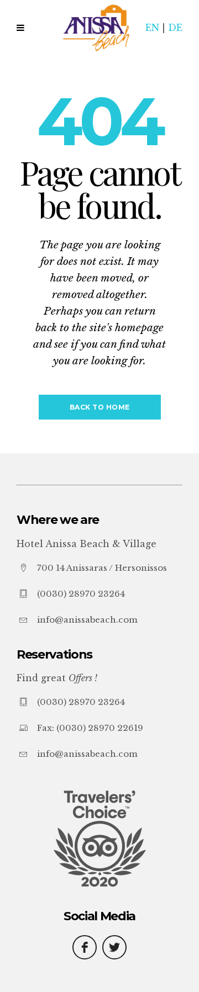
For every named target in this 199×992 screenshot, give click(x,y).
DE (175, 27)
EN (152, 27)
